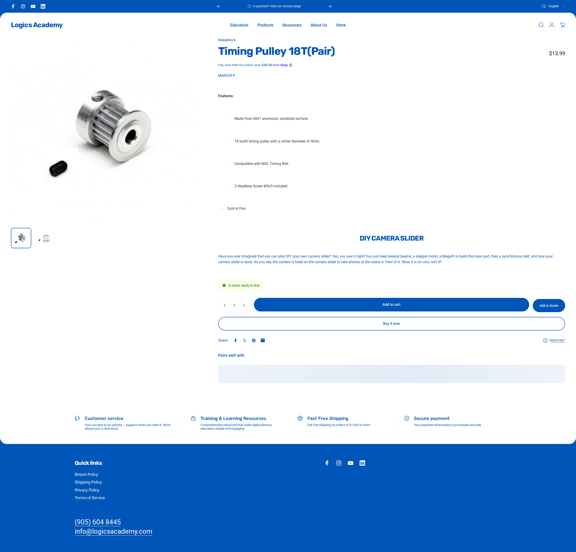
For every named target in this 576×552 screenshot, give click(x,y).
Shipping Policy (88, 482)
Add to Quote (549, 305)
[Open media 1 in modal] (104, 130)
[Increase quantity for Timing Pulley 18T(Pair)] (245, 305)
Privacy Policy (87, 490)
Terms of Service (90, 497)
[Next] (330, 6)
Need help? (557, 340)
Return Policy (86, 474)
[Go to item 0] (21, 238)
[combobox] (553, 6)
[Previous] (219, 6)
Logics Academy (37, 25)
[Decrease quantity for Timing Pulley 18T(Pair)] (223, 305)
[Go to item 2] (45, 238)
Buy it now (391, 323)
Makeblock (227, 40)
